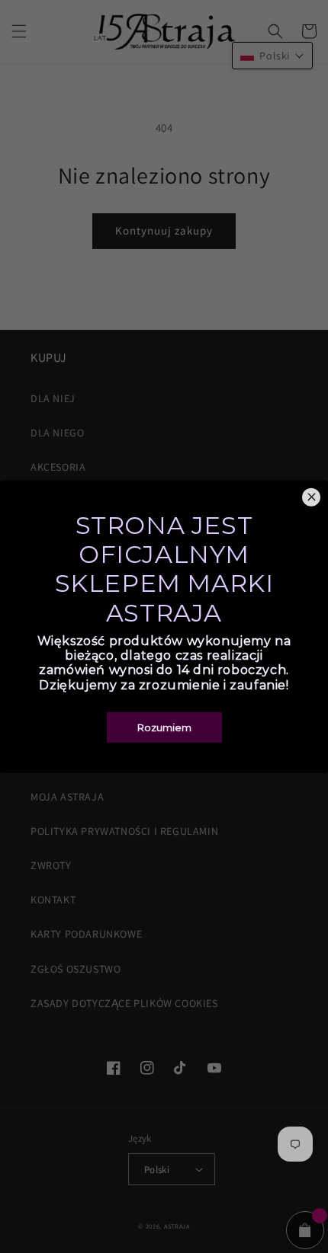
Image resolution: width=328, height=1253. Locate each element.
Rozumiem (164, 727)
